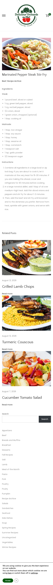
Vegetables (7, 542)
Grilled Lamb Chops (18, 286)
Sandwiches (7, 508)
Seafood (6, 513)
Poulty (5, 488)
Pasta (4, 474)
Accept (7, 580)
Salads (5, 503)
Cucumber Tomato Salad (22, 397)
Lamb (4, 464)
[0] (47, 15)
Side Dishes (7, 518)
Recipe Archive (14, 81)
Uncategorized (9, 537)
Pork (4, 479)
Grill (3, 459)
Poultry (5, 484)
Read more (7, 293)
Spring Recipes (9, 527)
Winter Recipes (9, 547)
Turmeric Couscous (17, 342)
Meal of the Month (11, 469)
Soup (4, 523)
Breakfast (6, 445)
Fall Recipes (7, 454)
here (10, 573)
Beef (4, 81)
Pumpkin (6, 493)
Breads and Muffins (11, 440)
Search (5, 414)
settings (34, 573)
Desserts (6, 450)
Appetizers (7, 430)
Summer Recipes (10, 532)
